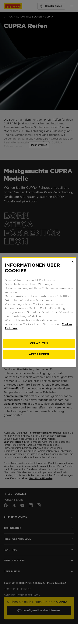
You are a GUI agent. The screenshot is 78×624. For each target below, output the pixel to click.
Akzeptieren (39, 354)
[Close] (73, 261)
